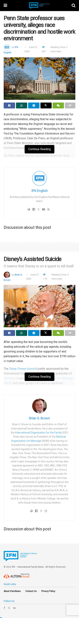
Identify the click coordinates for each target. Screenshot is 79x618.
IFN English (39, 191)
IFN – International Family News (28, 567)
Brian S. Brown (39, 418)
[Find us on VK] (14, 608)
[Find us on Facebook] (4, 608)
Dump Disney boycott (23, 368)
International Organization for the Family (38, 432)
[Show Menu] (5, 5)
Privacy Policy (48, 591)
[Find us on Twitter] (9, 608)
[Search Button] (73, 5)
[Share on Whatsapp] (21, 105)
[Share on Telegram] (34, 105)
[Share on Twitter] (46, 105)
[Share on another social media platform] (70, 105)
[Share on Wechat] (58, 105)
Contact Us (31, 591)
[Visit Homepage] (39, 5)
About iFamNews (12, 591)
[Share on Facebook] (9, 105)
